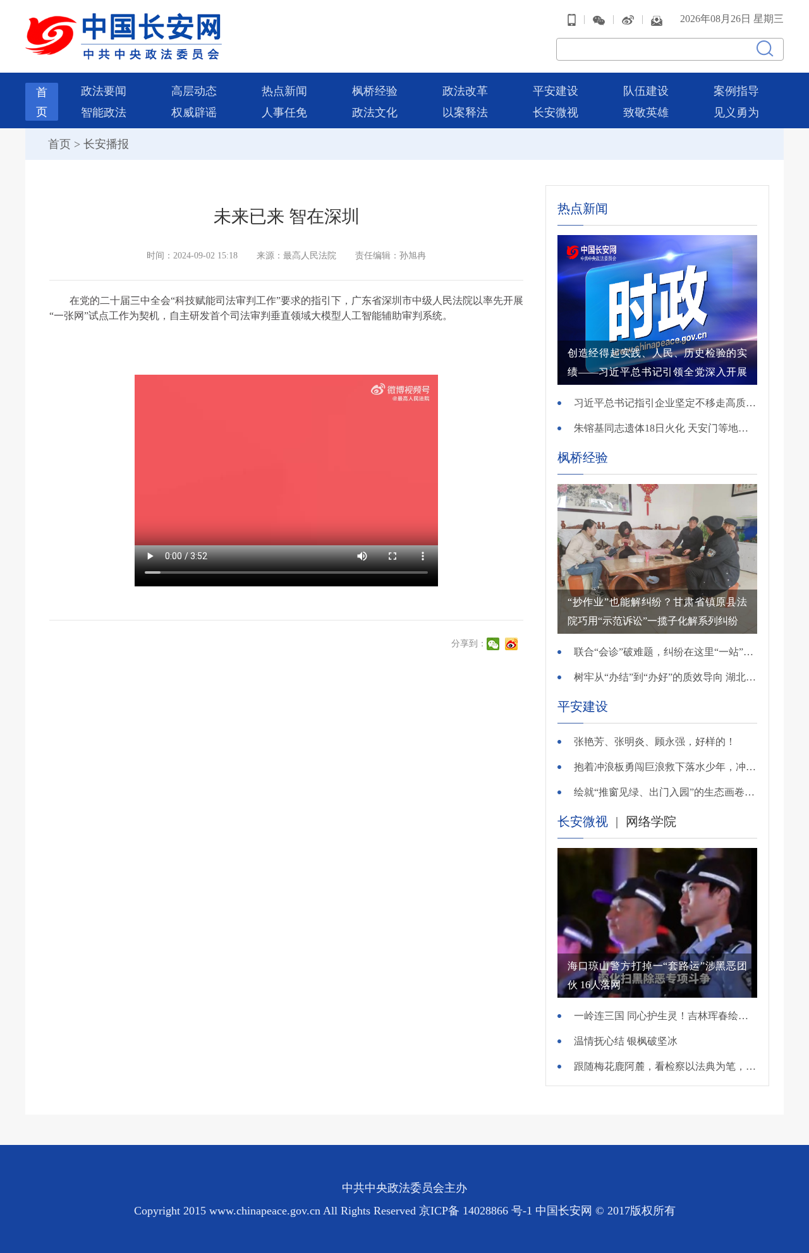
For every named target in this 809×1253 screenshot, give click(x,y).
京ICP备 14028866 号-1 (477, 1210)
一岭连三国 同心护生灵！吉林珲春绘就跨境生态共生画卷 (665, 1015)
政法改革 (465, 91)
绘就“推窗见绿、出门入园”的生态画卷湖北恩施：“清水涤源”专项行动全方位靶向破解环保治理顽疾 (665, 792)
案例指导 (736, 91)
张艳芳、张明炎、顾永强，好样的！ (655, 741)
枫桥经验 (375, 91)
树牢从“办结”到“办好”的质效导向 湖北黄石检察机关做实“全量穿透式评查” (665, 677)
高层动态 (194, 91)
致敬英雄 (646, 112)
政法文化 (375, 112)
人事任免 (284, 112)
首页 (59, 144)
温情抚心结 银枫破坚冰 (626, 1041)
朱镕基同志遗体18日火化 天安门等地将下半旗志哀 (665, 428)
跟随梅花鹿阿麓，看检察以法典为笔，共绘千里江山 (665, 1066)
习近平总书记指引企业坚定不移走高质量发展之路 (665, 402)
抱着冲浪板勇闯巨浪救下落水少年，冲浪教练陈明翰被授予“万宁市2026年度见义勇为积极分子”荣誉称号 (665, 766)
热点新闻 (284, 91)
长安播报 (106, 144)
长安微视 (555, 112)
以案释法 (465, 112)
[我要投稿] (656, 19)
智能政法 (103, 112)
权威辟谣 (194, 112)
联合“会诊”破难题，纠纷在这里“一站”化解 (665, 651)
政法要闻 (103, 91)
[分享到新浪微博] (513, 644)
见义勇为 (736, 112)
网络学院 (651, 821)
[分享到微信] (494, 644)
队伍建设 (646, 91)
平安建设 (555, 91)
